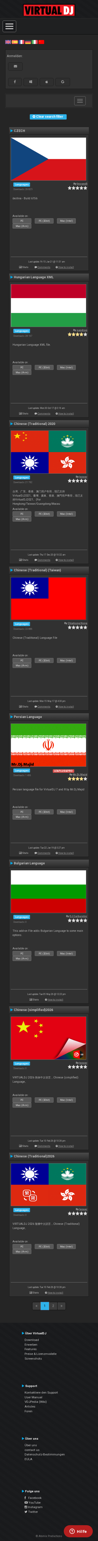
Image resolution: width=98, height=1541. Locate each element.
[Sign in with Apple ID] (47, 82)
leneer (83, 476)
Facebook (34, 1498)
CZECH (19, 131)
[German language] (28, 42)
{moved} (82, 183)
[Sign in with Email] (15, 66)
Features (31, 1349)
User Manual (33, 1397)
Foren (28, 1411)
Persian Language (28, 717)
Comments (44, 267)
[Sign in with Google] (62, 82)
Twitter (32, 1512)
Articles (30, 1406)
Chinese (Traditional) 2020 (34, 424)
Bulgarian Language (29, 863)
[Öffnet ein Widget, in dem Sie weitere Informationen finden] (78, 1531)
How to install (66, 267)
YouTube (34, 1502)
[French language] (21, 42)
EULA (28, 1459)
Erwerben (31, 1344)
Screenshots (33, 1358)
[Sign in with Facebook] (15, 82)
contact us (32, 1450)
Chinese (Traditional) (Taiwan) (37, 570)
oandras (82, 330)
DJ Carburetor (78, 916)
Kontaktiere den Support (41, 1392)
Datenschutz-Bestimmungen (45, 1454)
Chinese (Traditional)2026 (34, 1156)
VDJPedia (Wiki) (36, 1402)
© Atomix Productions (49, 1536)
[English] (8, 42)
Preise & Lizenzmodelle (40, 1354)
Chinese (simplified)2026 (33, 1010)
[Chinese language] (41, 42)
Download (32, 1340)
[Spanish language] (15, 42)
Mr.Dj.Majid (80, 774)
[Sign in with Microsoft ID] (31, 82)
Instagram (35, 1507)
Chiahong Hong (77, 623)
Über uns (31, 1445)
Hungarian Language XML (34, 277)
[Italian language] (34, 42)
